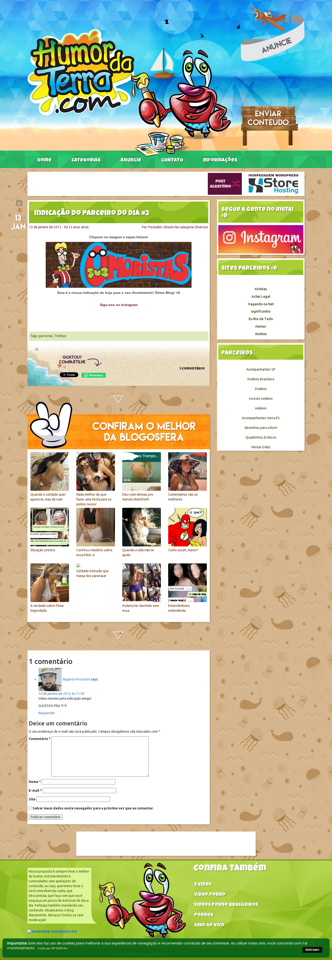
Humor (260, 326)
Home (44, 160)
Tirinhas (60, 336)
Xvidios (261, 334)
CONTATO (172, 160)
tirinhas (261, 289)
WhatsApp (93, 375)
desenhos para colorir (261, 428)
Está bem (312, 950)
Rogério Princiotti (76, 679)
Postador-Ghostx (161, 227)
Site (32, 799)
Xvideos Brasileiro (260, 379)
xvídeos (261, 408)
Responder (46, 713)
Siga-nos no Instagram (119, 305)
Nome (35, 782)
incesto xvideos (261, 398)
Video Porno (209, 895)
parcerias (46, 336)
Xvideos (261, 389)
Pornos (203, 915)
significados (261, 311)
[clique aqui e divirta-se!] (118, 265)
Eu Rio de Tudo (261, 319)
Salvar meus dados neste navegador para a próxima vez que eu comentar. (93, 808)
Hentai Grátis (261, 447)
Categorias (86, 160)
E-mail (35, 790)
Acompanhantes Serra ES (261, 418)
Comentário (40, 739)
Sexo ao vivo (209, 925)
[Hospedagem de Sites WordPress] (273, 184)
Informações (220, 160)
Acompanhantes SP (260, 369)
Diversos (201, 227)
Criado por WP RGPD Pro (53, 948)
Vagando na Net (261, 304)
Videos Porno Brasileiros (226, 905)
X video (203, 885)
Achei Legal (261, 296)
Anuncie (131, 160)
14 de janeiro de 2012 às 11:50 (61, 694)
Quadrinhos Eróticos (260, 437)
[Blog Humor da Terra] (129, 92)
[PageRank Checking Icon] (52, 932)
